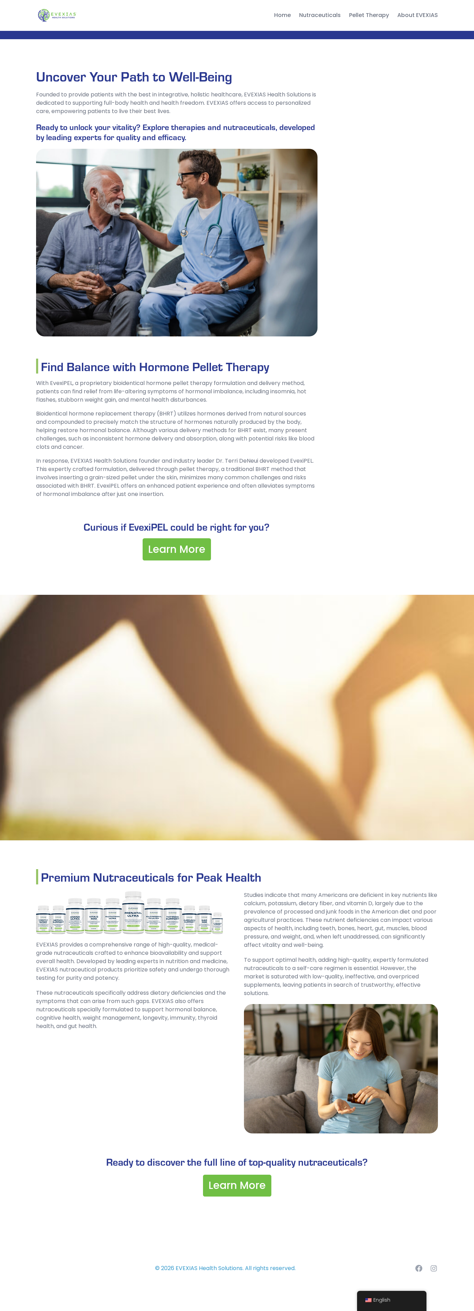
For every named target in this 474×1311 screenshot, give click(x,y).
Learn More (176, 549)
